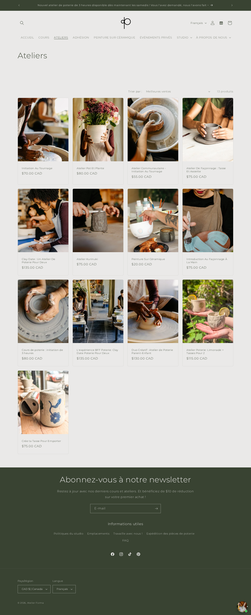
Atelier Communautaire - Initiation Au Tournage (149, 169)
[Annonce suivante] (232, 5)
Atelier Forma (35, 602)
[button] (22, 23)
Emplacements (98, 533)
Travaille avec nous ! (128, 533)
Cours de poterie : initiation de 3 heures (42, 351)
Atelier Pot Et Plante (90, 168)
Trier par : (135, 91)
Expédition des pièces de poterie (170, 533)
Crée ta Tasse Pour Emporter (41, 440)
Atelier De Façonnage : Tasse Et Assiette (206, 169)
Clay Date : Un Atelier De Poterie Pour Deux (38, 260)
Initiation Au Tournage (37, 168)
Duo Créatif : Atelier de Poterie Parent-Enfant (152, 351)
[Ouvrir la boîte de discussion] (242, 606)
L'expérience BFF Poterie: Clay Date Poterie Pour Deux (97, 351)
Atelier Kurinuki (87, 259)
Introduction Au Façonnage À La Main (206, 260)
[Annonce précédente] (19, 5)
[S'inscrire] (156, 508)
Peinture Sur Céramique (148, 259)
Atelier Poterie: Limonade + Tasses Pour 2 (205, 351)
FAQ (125, 540)
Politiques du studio (69, 533)
